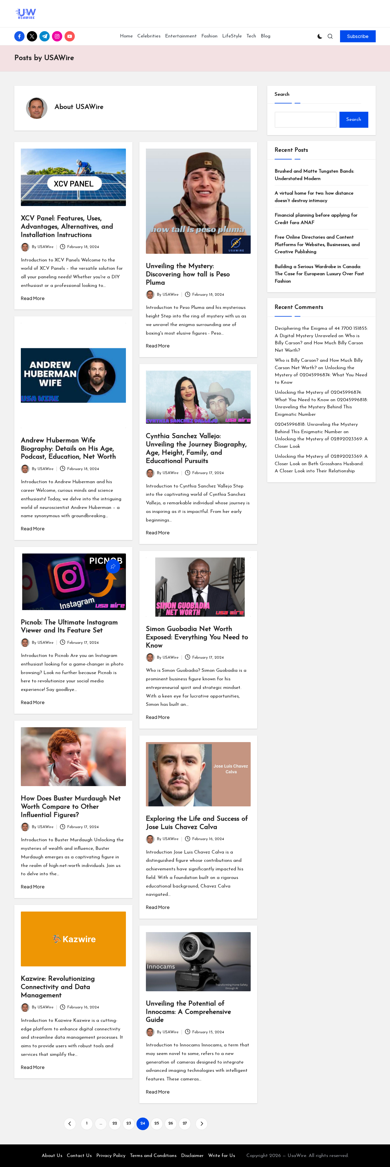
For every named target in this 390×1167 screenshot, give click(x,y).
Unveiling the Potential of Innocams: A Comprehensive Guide (188, 1012)
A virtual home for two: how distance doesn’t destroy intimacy (314, 197)
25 (156, 1123)
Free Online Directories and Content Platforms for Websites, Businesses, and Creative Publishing (317, 244)
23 (128, 1123)
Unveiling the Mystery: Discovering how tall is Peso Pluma (188, 274)
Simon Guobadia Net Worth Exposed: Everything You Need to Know (197, 637)
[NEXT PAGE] (201, 1124)
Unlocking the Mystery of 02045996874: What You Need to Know (321, 375)
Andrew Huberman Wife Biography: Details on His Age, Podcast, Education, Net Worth (68, 449)
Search (282, 94)
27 (185, 1123)
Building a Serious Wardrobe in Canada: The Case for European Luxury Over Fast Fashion (319, 274)
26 (170, 1123)
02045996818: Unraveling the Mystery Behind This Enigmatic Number (321, 407)
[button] (358, 36)
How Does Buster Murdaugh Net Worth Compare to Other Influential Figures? (71, 807)
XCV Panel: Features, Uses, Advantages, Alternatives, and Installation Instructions (67, 227)
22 (114, 1123)
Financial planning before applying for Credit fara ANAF (316, 219)
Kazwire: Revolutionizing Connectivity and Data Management (58, 987)
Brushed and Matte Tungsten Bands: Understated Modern (314, 175)
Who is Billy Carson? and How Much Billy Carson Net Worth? (319, 343)
